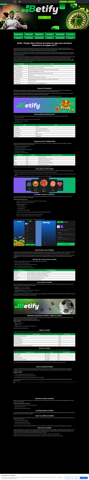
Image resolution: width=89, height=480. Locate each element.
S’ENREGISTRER (63, 1)
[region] (44, 477)
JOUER (44, 17)
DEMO (18, 35)
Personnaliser (68, 477)
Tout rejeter (76, 477)
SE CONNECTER (71, 1)
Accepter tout (83, 477)
